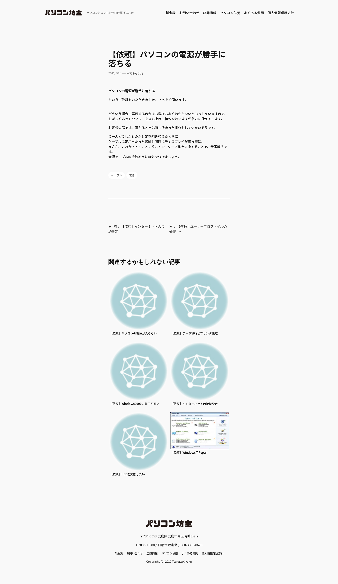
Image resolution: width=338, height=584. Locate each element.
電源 (132, 175)
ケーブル (116, 175)
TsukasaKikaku (182, 561)
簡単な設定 (136, 73)
